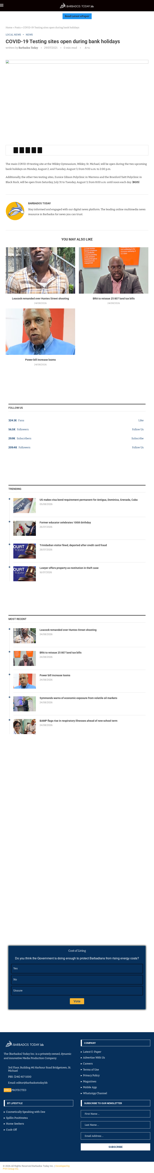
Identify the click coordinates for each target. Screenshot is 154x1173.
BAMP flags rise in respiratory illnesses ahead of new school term (78, 720)
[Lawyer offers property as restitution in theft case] (24, 573)
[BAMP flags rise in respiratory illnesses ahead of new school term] (24, 726)
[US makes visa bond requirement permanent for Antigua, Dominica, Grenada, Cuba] (24, 505)
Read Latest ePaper (77, 16)
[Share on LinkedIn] (28, 150)
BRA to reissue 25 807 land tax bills (114, 298)
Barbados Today (28, 47)
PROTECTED (18, 1090)
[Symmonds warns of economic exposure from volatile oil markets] (24, 703)
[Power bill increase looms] (40, 331)
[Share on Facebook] (16, 150)
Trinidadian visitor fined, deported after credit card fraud (73, 545)
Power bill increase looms (40, 359)
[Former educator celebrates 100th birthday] (24, 528)
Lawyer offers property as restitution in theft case (69, 567)
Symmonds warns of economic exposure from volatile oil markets (78, 698)
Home (9, 27)
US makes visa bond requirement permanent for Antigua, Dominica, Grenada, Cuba (89, 499)
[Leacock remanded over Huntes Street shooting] (40, 270)
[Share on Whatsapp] (34, 150)
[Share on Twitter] (22, 150)
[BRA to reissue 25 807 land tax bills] (113, 270)
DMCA (7, 1090)
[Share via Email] (40, 150)
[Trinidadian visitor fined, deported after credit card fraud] (24, 551)
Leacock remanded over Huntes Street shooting (40, 298)
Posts (18, 27)
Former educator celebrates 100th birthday (65, 522)
